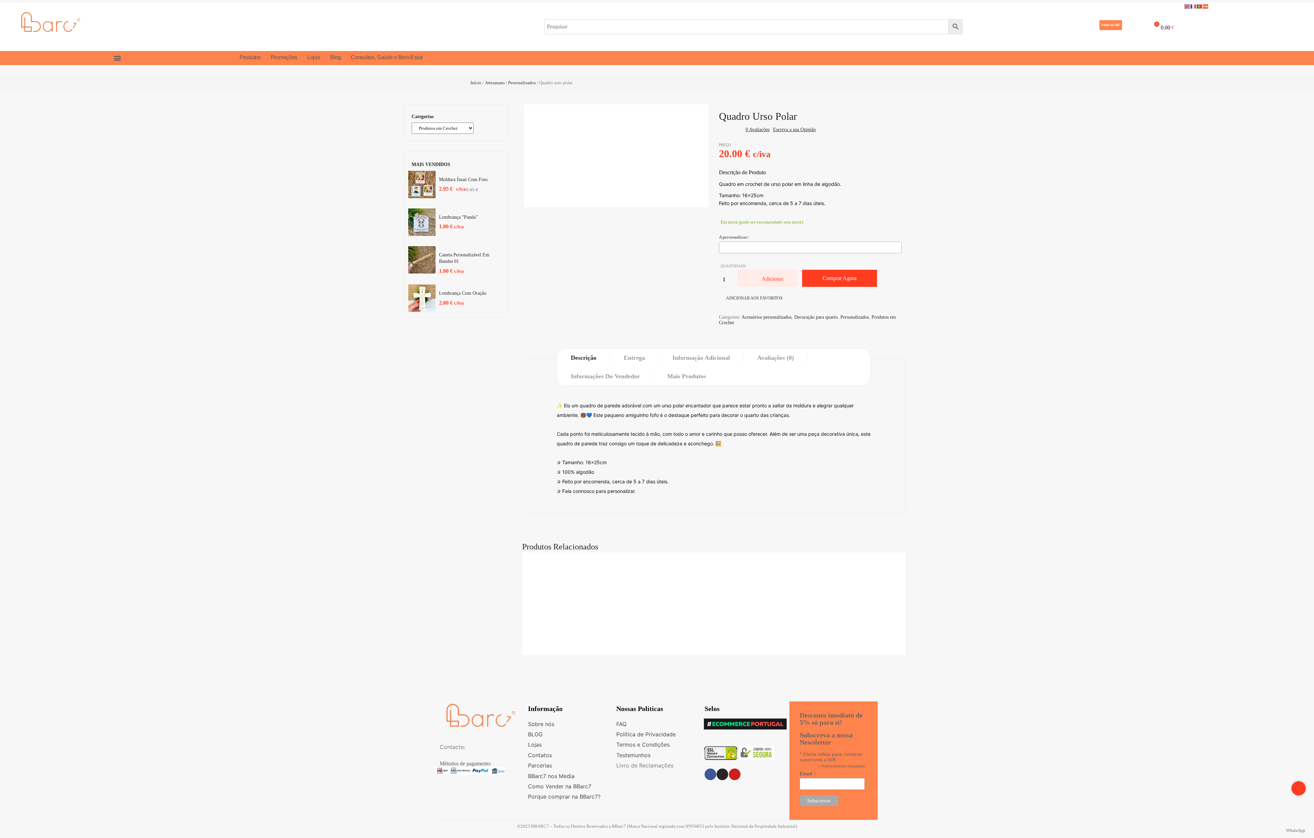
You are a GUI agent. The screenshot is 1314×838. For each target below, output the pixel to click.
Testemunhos (633, 755)
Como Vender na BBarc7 (559, 786)
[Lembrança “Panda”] (422, 222)
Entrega (634, 357)
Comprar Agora (839, 278)
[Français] (1193, 6)
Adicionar (772, 279)
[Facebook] (710, 774)
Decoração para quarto (816, 317)
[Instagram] (722, 774)
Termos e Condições (643, 744)
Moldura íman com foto (463, 179)
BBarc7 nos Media (551, 776)
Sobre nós (541, 724)
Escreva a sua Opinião (794, 129)
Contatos (540, 755)
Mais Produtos (686, 376)
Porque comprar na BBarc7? (564, 796)
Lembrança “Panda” (458, 217)
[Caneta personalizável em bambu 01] (422, 260)
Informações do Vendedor (605, 376)
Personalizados (522, 82)
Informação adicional (701, 357)
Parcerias (540, 765)
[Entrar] (1132, 26)
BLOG (535, 734)
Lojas (535, 744)
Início (476, 82)
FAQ (621, 724)
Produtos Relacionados (560, 546)
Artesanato (495, 82)
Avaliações (758, 129)
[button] (1110, 25)
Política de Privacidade (646, 734)
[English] (1187, 6)
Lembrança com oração (462, 293)
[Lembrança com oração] (422, 298)
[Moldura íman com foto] (422, 184)
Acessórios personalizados (766, 317)
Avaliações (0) (775, 357)
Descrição (583, 357)
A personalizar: (734, 237)
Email (808, 774)
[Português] (1200, 6)
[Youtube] (734, 774)
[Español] (1206, 6)
